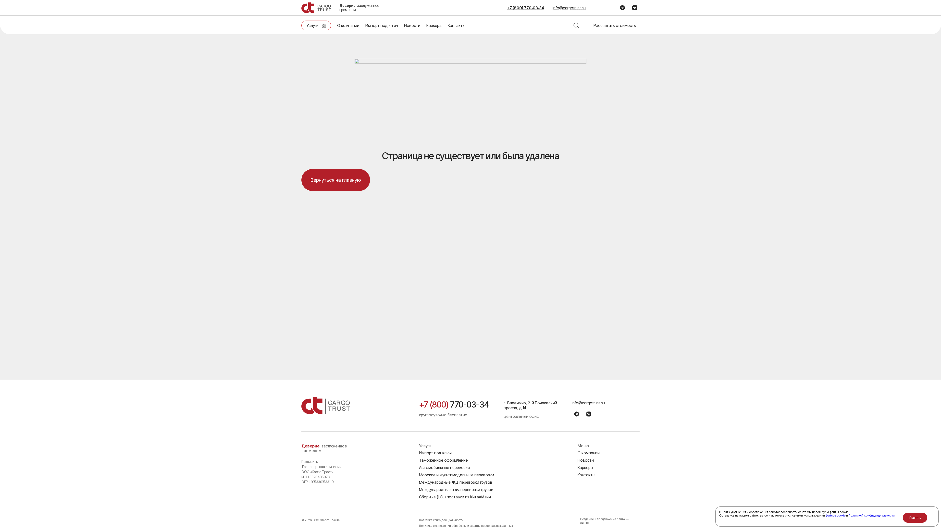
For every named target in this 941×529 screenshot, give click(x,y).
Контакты (456, 25)
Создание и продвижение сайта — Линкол (604, 521)
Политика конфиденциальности (441, 520)
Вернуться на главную (335, 180)
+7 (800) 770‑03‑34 (525, 7)
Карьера (434, 25)
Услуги (313, 25)
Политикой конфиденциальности (872, 515)
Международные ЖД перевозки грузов (455, 482)
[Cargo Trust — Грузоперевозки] (316, 7)
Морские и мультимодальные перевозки (456, 474)
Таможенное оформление (443, 460)
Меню (583, 446)
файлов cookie (835, 515)
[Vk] (635, 8)
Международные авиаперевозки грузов (456, 489)
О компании (348, 25)
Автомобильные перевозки (444, 467)
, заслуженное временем (359, 8)
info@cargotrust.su (569, 7)
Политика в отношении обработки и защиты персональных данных (466, 526)
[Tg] (622, 8)
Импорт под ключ (381, 25)
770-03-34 (454, 404)
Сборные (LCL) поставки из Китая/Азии (455, 496)
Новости (412, 25)
